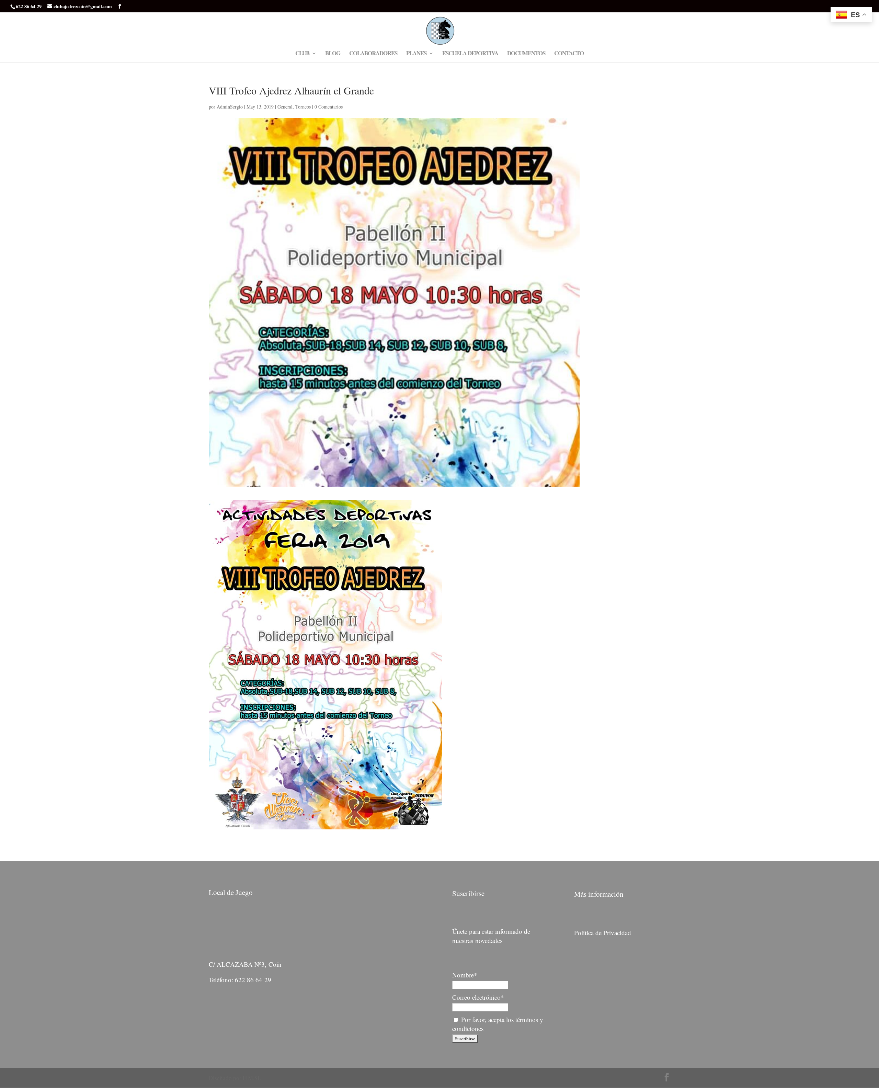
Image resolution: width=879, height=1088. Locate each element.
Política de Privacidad (602, 932)
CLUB (302, 54)
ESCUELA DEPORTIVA (470, 54)
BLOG (332, 54)
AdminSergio (230, 106)
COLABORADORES (373, 54)
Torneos (303, 106)
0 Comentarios (329, 106)
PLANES (416, 54)
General (285, 106)
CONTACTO (569, 54)
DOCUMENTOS (526, 54)
